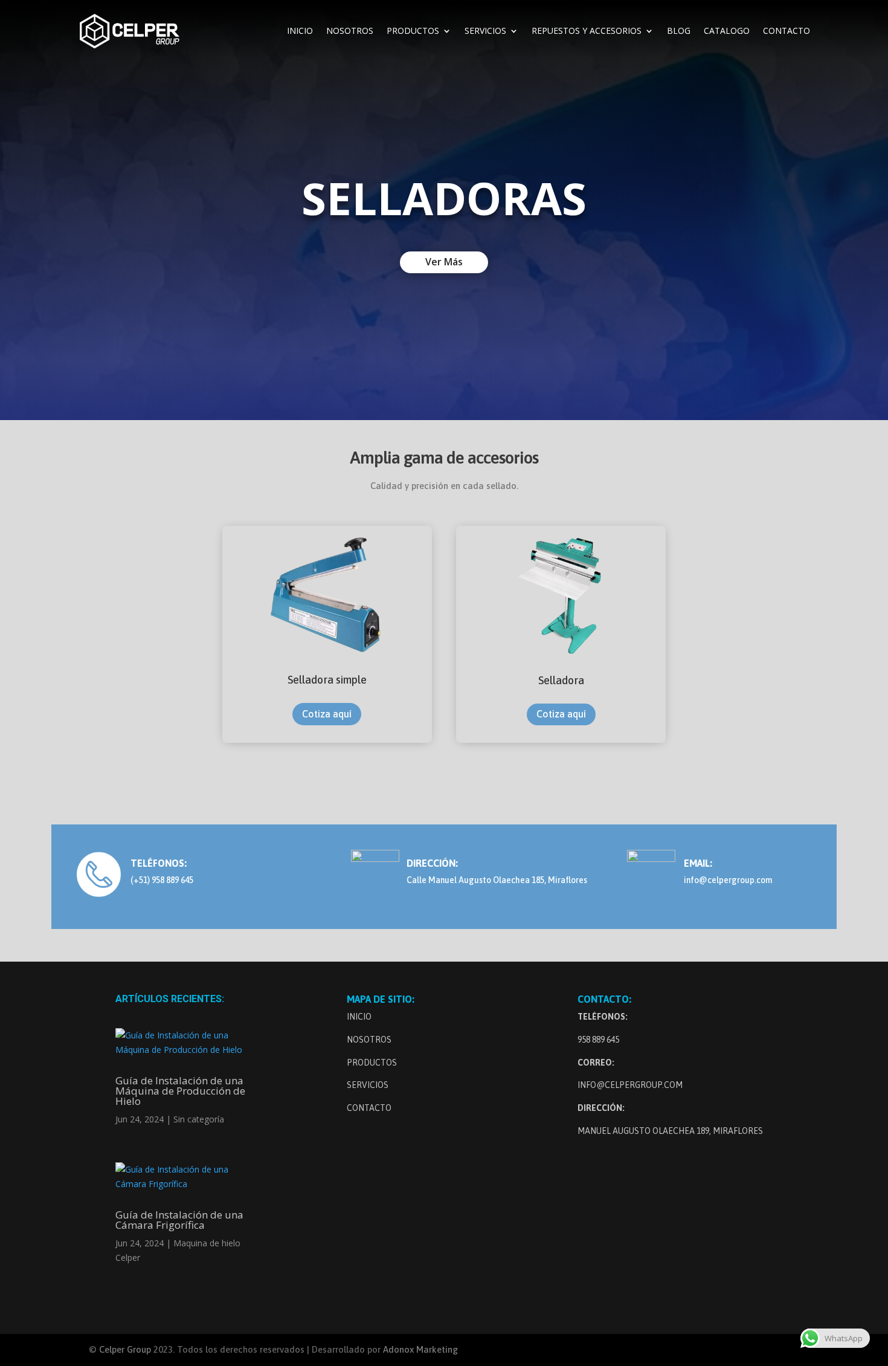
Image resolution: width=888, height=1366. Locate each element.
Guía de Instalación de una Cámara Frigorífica (179, 1220)
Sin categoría (198, 1119)
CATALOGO (727, 31)
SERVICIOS (485, 31)
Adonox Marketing (420, 1349)
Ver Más (444, 261)
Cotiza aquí (327, 713)
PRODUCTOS (413, 31)
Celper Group (126, 1349)
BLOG (678, 31)
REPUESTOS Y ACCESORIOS (587, 31)
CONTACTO (786, 31)
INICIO (300, 31)
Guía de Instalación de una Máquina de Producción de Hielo (180, 1090)
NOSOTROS (349, 31)
